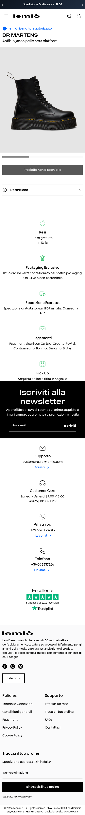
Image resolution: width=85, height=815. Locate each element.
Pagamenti (10, 719)
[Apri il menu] (6, 16)
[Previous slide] (2, 4)
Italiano (12, 678)
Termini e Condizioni (17, 704)
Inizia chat (40, 535)
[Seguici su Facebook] (4, 666)
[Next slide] (82, 4)
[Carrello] (79, 16)
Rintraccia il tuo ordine (42, 787)
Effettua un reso (56, 704)
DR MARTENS (20, 35)
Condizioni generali (17, 712)
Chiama (40, 570)
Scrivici (40, 467)
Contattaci (52, 727)
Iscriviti (70, 426)
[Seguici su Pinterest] (20, 666)
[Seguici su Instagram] (12, 666)
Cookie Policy (12, 735)
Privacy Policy (12, 727)
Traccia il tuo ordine (59, 712)
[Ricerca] (69, 16)
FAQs (48, 719)
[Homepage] (26, 16)
